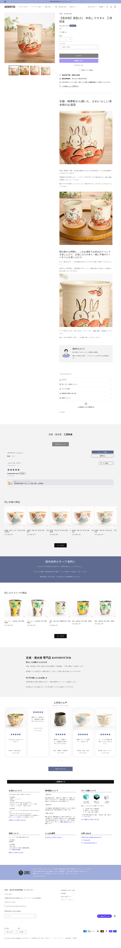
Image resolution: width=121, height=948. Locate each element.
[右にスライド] (53, 70)
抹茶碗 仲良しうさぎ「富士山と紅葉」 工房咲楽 (15, 531)
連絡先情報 (68, 938)
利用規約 (63, 893)
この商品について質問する (70, 86)
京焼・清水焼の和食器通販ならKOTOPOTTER (18, 938)
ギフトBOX (62, 43)
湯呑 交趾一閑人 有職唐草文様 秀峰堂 (60, 621)
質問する (102, 456)
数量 (60, 36)
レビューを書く (103, 452)
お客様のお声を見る (60, 769)
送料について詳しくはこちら (16, 852)
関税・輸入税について (66, 821)
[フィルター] (101, 463)
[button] (24, 7)
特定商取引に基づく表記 (68, 890)
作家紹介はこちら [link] (60, 444)
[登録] (34, 916)
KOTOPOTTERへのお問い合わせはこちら (91, 837)
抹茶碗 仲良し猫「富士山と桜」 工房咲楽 (105, 531)
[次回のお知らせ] (82, 1)
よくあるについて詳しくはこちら (53, 837)
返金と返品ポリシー (66, 896)
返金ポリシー (49, 938)
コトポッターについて (39, 876)
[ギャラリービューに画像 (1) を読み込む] (14, 70)
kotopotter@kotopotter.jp (90, 842)
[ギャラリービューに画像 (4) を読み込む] (45, 70)
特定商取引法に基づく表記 (37, 938)
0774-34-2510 (86, 840)
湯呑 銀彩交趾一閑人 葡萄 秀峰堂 (104, 621)
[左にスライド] (6, 70)
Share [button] (63, 412)
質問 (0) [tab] (18, 463)
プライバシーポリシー (67, 900)
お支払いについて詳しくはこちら (17, 820)
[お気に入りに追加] (24, 526)
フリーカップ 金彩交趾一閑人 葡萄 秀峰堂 (14, 621)
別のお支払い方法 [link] (78, 65)
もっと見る (60, 545)
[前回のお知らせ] (39, 1)
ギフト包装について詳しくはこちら (90, 819)
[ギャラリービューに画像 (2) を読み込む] (24, 70)
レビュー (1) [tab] (11, 463)
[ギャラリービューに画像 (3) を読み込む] (35, 70)
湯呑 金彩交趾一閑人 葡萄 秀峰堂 (82, 621)
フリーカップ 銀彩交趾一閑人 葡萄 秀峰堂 (37, 621)
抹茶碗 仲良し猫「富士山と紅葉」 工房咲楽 (60, 531)
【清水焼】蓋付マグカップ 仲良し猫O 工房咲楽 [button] (28, 483)
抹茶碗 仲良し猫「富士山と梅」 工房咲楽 (38, 531)
